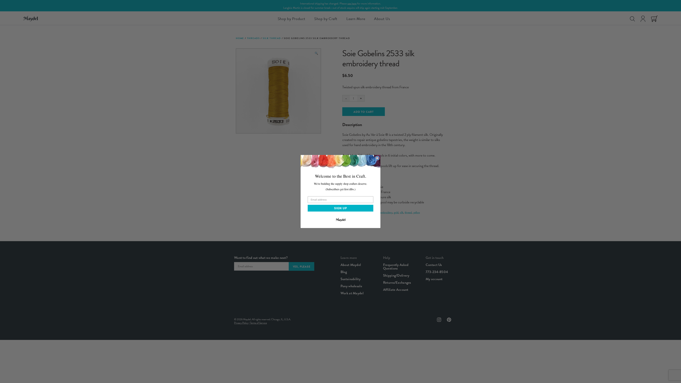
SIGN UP (340, 208)
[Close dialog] (377, 158)
